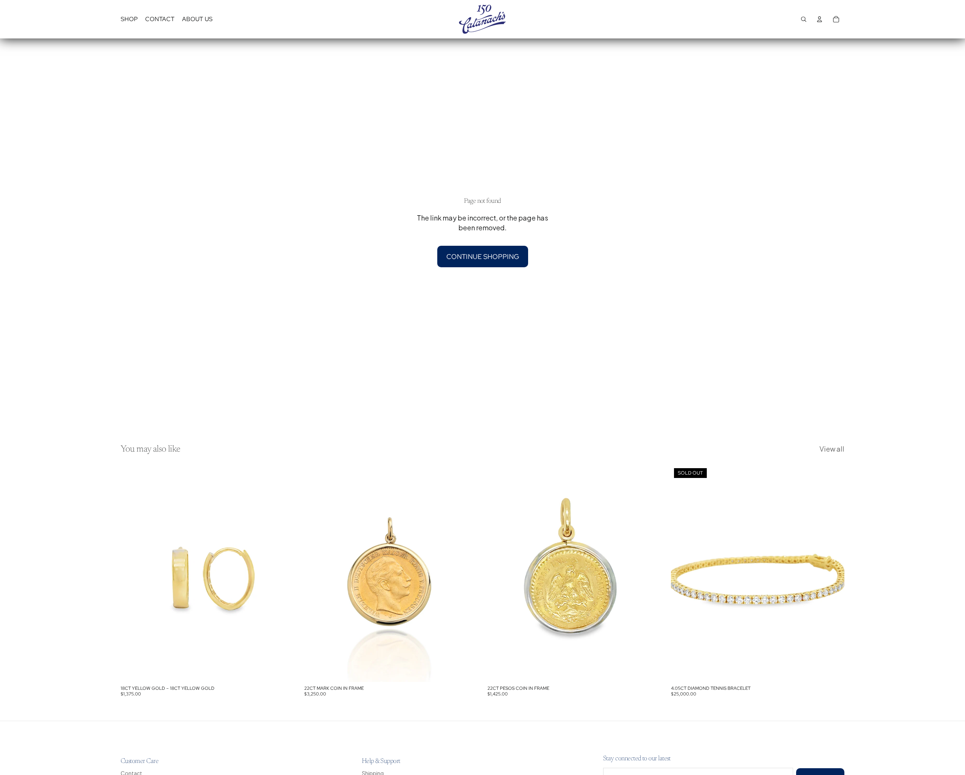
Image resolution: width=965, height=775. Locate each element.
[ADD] (283, 670)
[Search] (803, 19)
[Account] (819, 19)
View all (831, 448)
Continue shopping (482, 256)
